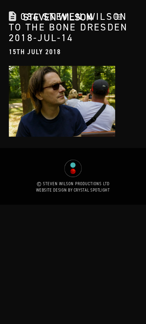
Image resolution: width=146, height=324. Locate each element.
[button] (116, 17)
